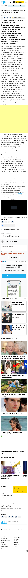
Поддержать (20, 2)
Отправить (14, 257)
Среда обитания (4, 546)
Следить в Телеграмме (15, 276)
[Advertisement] (14, 119)
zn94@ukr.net (18, 508)
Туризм (15, 546)
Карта (2, 497)
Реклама (3, 493)
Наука (2, 542)
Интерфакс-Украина (20, 217)
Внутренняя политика (6, 529)
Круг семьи (16, 544)
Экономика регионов (6, 540)
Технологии (4, 544)
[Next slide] (26, 6)
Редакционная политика (7, 495)
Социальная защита (18, 529)
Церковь (3, 548)
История (16, 542)
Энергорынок (4, 536)
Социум (15, 540)
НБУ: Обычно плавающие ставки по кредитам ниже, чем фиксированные (11, 477)
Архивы (3, 488)
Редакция (3, 491)
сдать (20, 193)
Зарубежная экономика (19, 531)
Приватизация (4, 538)
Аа (13, 2)
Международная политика (7, 531)
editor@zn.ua (22, 510)
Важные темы (4, 5)
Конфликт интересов (19, 534)
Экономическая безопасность (17, 537)
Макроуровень (4, 534)
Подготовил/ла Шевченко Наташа (10, 229)
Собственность (17, 548)
